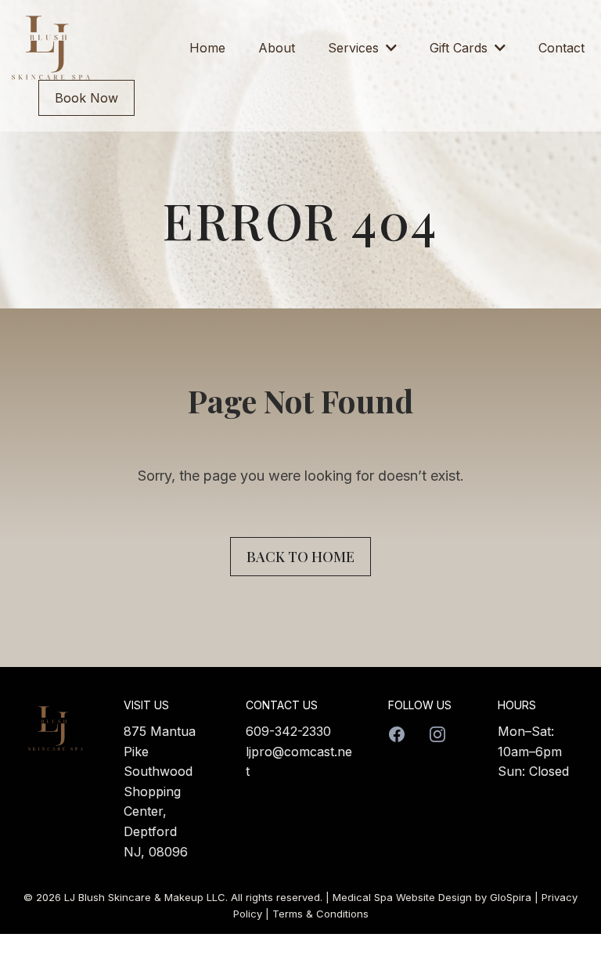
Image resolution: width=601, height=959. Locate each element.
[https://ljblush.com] (51, 48)
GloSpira (510, 897)
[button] (390, 48)
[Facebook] (396, 734)
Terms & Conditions (320, 913)
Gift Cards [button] (460, 48)
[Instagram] (437, 734)
